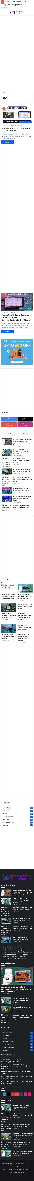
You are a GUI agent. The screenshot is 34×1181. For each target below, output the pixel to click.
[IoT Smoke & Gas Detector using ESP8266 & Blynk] (6, 1124)
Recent (25, 430)
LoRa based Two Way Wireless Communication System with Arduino (23, 1132)
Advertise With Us (19, 1169)
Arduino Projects (7, 804)
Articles (5, 810)
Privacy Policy (20, 1166)
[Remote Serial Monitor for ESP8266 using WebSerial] (6, 1142)
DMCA (11, 1169)
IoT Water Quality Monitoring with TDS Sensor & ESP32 (22, 457)
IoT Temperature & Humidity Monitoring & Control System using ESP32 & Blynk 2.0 (22, 439)
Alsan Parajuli (6, 122)
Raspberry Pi (6, 822)
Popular (8, 430)
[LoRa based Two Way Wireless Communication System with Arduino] (6, 1133)
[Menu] (2, 10)
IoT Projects (6, 807)
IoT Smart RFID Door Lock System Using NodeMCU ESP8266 (21, 448)
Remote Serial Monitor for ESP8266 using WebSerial (21, 1140)
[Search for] (32, 10)
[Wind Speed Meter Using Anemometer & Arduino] (7, 487)
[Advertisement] (17, 31)
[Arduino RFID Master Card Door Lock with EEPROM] (7, 505)
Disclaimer (28, 1166)
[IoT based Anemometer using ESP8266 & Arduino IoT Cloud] (7, 478)
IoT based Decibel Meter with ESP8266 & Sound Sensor (22, 1149)
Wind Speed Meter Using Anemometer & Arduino (21, 486)
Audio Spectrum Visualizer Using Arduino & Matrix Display (22, 495)
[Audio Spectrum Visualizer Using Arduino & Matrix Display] (7, 495)
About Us (6, 1166)
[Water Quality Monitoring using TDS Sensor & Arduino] (7, 468)
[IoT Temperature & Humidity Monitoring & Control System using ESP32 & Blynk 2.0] (7, 438)
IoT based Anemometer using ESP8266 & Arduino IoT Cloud (22, 476)
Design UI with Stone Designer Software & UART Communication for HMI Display (16, 314)
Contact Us (12, 1166)
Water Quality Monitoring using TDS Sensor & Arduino (22, 467)
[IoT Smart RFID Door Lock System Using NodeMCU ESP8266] (7, 449)
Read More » (7, 139)
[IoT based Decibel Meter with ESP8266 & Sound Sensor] (6, 1150)
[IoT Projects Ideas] (17, 9)
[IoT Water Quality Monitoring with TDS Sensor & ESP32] (7, 459)
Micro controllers (7, 816)
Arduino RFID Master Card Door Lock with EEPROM (21, 503)
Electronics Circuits (8, 819)
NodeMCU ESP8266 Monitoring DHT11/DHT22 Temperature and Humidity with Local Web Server (16, 1063)
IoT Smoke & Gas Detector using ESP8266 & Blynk (21, 1122)
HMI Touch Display (8, 813)
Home (4, 89)
